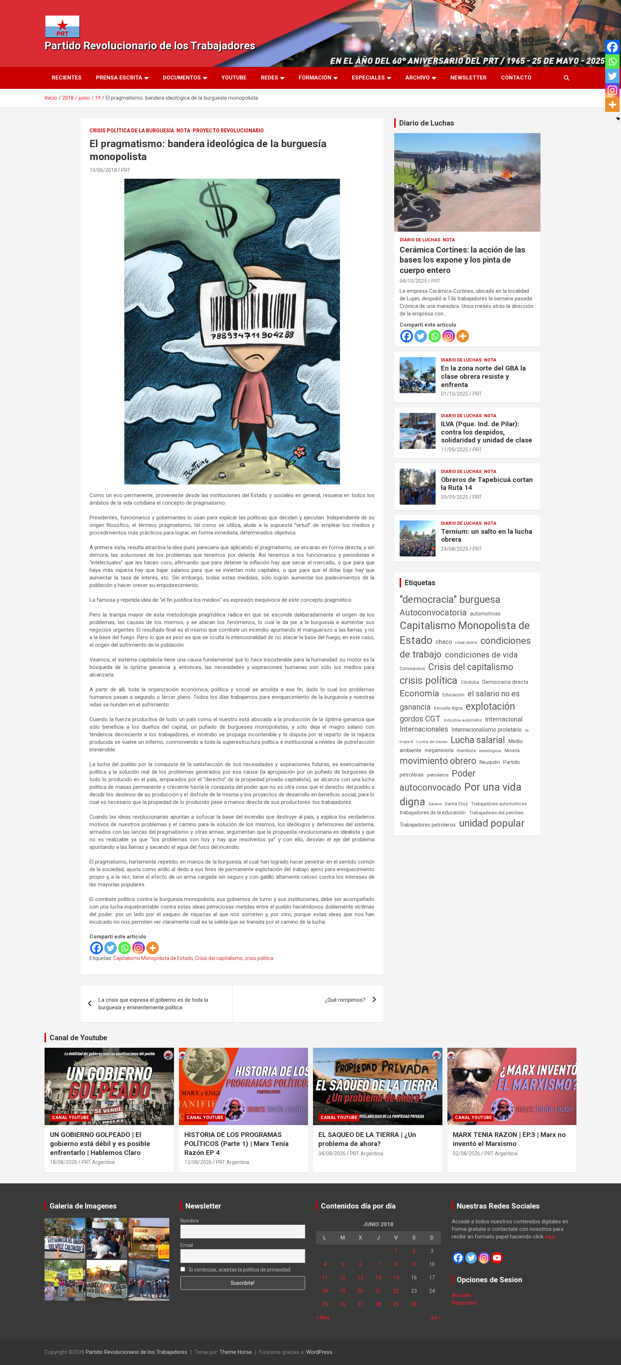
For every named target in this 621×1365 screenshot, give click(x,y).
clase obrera (466, 642)
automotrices (485, 613)
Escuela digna (448, 708)
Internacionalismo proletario (486, 729)
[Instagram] (138, 948)
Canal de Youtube (78, 1037)
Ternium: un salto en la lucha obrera (486, 535)
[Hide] (618, 119)
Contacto (516, 77)
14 (378, 1277)
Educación (453, 694)
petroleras (412, 775)
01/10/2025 (454, 394)
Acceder (462, 1295)
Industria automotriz (463, 720)
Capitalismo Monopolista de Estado (153, 958)
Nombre (189, 1221)
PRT (125, 170)
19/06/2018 (103, 170)
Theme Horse (236, 1352)
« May (323, 1317)
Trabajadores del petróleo (496, 812)
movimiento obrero (438, 760)
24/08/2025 (454, 549)
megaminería (439, 750)
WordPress (319, 1352)
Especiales (368, 77)
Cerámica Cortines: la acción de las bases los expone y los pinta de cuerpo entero (462, 260)
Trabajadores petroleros (428, 825)
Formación (315, 77)
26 (342, 1304)
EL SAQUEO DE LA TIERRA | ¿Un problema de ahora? (367, 1139)
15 (396, 1277)
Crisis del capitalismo (219, 958)
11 (325, 1277)
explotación (490, 706)
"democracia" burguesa (450, 599)
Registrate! (464, 1303)
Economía (419, 693)
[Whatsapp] (124, 948)
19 (342, 1291)
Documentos (182, 77)
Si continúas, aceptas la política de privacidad (239, 1270)
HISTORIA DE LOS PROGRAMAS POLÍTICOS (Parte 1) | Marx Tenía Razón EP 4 (236, 1143)
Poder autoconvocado (437, 780)
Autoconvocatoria (433, 613)
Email (186, 1245)
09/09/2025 (454, 497)
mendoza (466, 750)
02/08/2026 (466, 1153)
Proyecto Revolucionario (228, 130)
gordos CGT (420, 718)
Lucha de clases (432, 741)
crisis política (259, 958)
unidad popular (492, 823)
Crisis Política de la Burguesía (131, 130)
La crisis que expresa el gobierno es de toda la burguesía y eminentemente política (153, 1004)
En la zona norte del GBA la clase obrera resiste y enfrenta (483, 376)
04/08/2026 (332, 1153)
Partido (511, 762)
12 (342, 1277)
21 (378, 1291)
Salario (435, 803)
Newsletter (468, 77)
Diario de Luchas (426, 123)
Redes (269, 77)
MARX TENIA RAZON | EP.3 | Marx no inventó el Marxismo (509, 1139)
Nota (183, 130)
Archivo (417, 77)
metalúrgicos (490, 751)
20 (360, 1291)
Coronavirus (412, 668)
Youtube (234, 77)
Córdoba (470, 682)
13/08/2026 (198, 1162)
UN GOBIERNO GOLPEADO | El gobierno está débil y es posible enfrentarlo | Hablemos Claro (100, 1143)
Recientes (67, 77)
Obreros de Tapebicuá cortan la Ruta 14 (487, 484)
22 (396, 1291)
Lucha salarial (478, 740)
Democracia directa (505, 682)
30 (414, 1304)
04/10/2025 (413, 281)
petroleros (437, 775)
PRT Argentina (98, 1162)
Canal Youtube (70, 1117)
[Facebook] (96, 948)
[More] (152, 948)
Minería (512, 750)
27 (360, 1304)
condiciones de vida (481, 655)
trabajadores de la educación (433, 812)
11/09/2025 (454, 449)
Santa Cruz (456, 803)
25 (325, 1304)
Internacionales (424, 729)
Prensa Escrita (119, 77)
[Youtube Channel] (497, 1258)
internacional (504, 719)
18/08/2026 (63, 1162)
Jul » (435, 1317)
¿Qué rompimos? (345, 1000)
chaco (444, 641)
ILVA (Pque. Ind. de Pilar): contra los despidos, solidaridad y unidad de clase (486, 432)
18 (325, 1291)
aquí (550, 1236)
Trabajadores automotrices (499, 803)
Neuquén (489, 762)
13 (360, 1277)
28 (378, 1304)
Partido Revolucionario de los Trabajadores (150, 45)
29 (396, 1304)
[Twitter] (110, 948)
